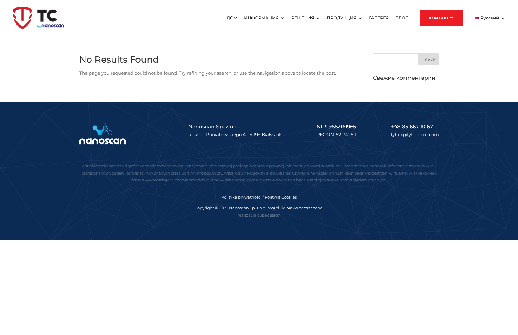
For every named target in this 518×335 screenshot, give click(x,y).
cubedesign (269, 215)
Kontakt (439, 18)
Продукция (341, 18)
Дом (232, 18)
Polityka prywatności (241, 197)
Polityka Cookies (281, 197)
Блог (401, 18)
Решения (302, 18)
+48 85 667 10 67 (412, 127)
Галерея (379, 18)
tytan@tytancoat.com (415, 134)
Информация (261, 18)
